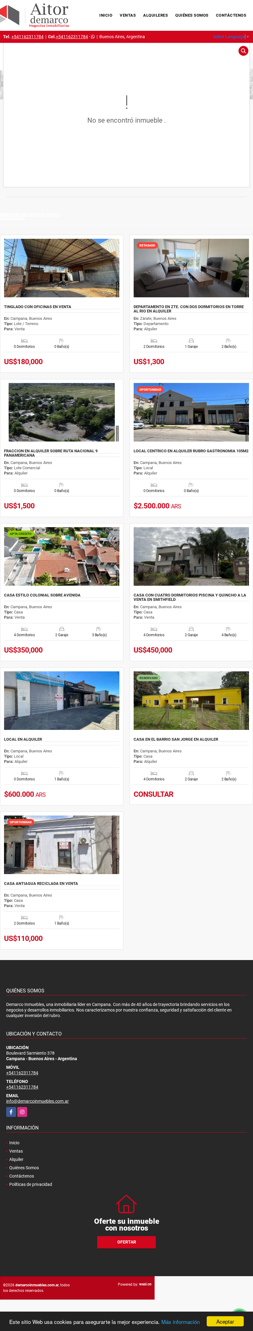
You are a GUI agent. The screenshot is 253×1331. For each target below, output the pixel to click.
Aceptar (225, 1321)
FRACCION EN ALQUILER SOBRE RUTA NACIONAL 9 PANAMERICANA (50, 453)
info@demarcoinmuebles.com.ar (37, 1101)
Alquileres (155, 15)
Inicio (105, 15)
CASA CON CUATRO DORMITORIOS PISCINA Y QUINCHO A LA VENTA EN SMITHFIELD (190, 597)
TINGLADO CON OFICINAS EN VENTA (37, 307)
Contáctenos (231, 15)
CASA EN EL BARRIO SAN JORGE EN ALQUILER (176, 739)
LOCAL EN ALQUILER (23, 739)
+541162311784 (27, 36)
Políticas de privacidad (30, 1184)
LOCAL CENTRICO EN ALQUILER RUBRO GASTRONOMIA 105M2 (191, 451)
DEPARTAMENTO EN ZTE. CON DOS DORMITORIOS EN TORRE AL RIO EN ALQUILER (189, 309)
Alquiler (16, 1159)
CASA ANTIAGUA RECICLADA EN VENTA (41, 883)
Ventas (128, 15)
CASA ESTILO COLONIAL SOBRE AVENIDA (42, 595)
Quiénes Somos (192, 15)
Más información (180, 1321)
